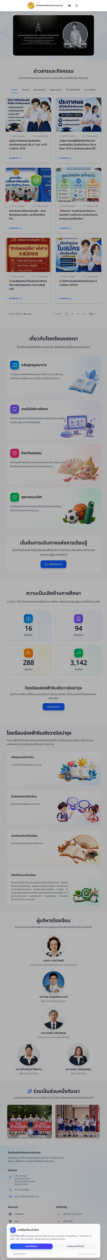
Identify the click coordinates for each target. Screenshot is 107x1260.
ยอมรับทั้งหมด (31, 1246)
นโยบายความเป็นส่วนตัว (87, 1254)
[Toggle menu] (76, 5)
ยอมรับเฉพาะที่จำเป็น (75, 1246)
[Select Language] (69, 5)
